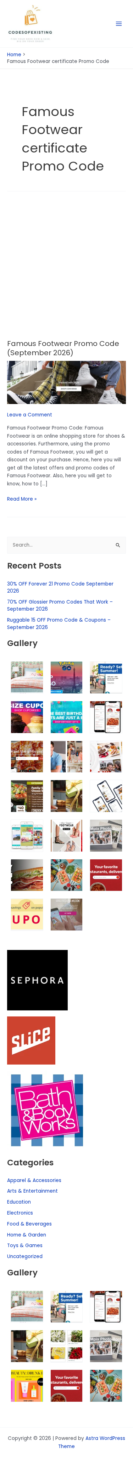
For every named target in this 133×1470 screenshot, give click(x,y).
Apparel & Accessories (34, 1180)
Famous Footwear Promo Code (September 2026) (63, 348)
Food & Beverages (29, 1224)
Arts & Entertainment (32, 1191)
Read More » (22, 498)
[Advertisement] (66, 269)
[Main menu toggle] (119, 24)
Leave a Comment (29, 414)
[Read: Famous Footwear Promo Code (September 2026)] (66, 382)
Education (19, 1202)
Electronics (20, 1213)
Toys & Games (25, 1245)
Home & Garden (26, 1235)
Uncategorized (25, 1256)
